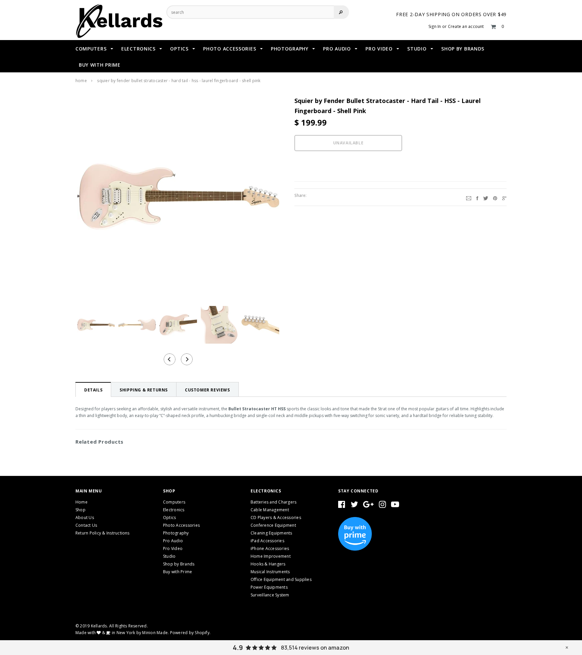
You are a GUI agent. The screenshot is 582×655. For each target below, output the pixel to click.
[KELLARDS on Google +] (368, 506)
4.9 (238, 647)
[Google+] (504, 197)
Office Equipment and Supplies (281, 579)
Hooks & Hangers (268, 564)
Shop (80, 510)
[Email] (468, 197)
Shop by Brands (178, 564)
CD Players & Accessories (276, 517)
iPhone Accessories (270, 548)
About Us (84, 517)
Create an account (466, 26)
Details (93, 390)
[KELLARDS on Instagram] (382, 506)
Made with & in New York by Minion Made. (122, 632)
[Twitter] (485, 197)
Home (81, 80)
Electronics (174, 510)
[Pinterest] (495, 197)
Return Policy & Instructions (102, 533)
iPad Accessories (267, 541)
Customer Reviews (207, 390)
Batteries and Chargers (273, 502)
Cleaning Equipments (271, 533)
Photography (176, 533)
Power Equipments (269, 587)
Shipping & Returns (144, 390)
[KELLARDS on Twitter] (354, 506)
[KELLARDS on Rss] (395, 506)
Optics (169, 517)
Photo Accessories (181, 525)
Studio (169, 556)
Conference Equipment (273, 525)
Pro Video (173, 548)
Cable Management (270, 510)
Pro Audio (173, 541)
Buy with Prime (177, 572)
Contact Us (86, 525)
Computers (174, 502)
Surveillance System (270, 595)
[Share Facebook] (477, 197)
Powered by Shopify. (190, 632)
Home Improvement (271, 556)
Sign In (434, 26)
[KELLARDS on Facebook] (341, 506)
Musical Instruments (270, 572)
